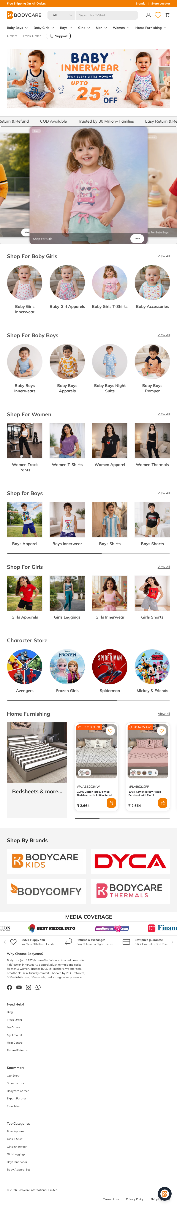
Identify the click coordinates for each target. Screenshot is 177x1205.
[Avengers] (24, 666)
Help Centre (14, 1042)
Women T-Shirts (67, 464)
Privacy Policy (135, 1199)
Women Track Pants (25, 467)
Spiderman (110, 690)
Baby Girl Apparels (67, 306)
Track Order (32, 36)
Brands (140, 3)
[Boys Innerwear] (67, 519)
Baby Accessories (152, 306)
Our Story (13, 1075)
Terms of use (111, 1199)
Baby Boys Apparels (67, 388)
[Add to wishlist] (110, 731)
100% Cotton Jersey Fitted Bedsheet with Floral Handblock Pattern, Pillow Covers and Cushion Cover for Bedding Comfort (146, 798)
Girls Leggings (67, 617)
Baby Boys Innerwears (24, 388)
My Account (14, 1035)
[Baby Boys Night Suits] (109, 361)
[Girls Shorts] (152, 593)
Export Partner (16, 1098)
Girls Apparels (24, 617)
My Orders (13, 1027)
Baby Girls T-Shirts (110, 306)
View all (164, 714)
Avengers (24, 690)
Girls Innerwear (109, 617)
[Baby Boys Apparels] (67, 361)
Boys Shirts (110, 543)
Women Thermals (152, 464)
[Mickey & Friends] (152, 666)
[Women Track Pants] (24, 440)
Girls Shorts (152, 617)
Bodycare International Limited (37, 1190)
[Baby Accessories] (152, 282)
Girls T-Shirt (14, 1139)
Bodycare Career (18, 1091)
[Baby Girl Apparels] (67, 282)
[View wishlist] (158, 15)
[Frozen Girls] (67, 666)
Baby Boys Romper (152, 388)
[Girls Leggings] (67, 593)
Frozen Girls (67, 690)
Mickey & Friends (152, 690)
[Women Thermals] (152, 440)
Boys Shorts (152, 543)
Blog (10, 1012)
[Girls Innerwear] (109, 593)
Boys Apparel (24, 543)
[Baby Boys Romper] (152, 361)
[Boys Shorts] (152, 519)
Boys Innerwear (67, 543)
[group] (89, 185)
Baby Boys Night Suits (110, 388)
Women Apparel (110, 464)
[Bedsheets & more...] (37, 752)
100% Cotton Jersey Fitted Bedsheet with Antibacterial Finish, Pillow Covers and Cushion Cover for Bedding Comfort (94, 798)
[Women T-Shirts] (67, 440)
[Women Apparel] (109, 440)
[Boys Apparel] (24, 519)
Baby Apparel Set (18, 1169)
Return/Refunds (17, 1050)
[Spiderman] (109, 666)
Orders (12, 36)
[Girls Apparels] (24, 593)
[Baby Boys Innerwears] (24, 361)
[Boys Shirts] (109, 519)
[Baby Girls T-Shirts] (109, 282)
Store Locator (160, 3)
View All (164, 256)
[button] (167, 15)
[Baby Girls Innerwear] (24, 282)
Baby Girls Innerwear (25, 309)
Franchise (13, 1106)
